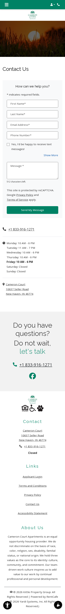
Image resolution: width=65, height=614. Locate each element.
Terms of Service (17, 199)
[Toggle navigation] (6, 4)
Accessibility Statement (32, 513)
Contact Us (32, 504)
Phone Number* (20, 135)
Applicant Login (32, 476)
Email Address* (20, 124)
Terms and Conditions (33, 485)
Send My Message (32, 210)
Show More (51, 155)
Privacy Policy (24, 195)
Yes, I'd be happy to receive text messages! (31, 146)
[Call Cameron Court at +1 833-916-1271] (59, 4)
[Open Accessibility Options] (7, 605)
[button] (52, 4)
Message (17, 166)
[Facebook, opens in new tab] (32, 376)
